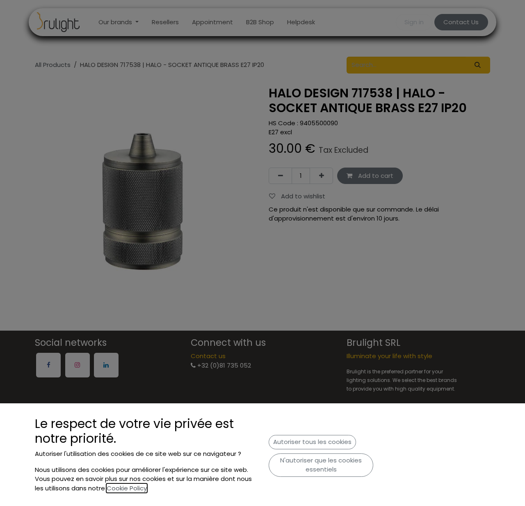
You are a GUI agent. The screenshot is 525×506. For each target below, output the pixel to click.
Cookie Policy (127, 488)
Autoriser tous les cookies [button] (312, 441)
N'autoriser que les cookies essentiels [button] (321, 465)
